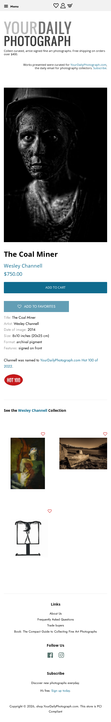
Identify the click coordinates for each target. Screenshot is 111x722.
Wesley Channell (23, 265)
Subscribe (99, 68)
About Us (56, 613)
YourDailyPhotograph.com (88, 65)
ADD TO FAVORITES (40, 306)
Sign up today (60, 690)
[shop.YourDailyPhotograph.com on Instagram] (61, 656)
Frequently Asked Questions (55, 619)
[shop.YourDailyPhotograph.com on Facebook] (50, 656)
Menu (14, 6)
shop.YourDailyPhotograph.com (57, 706)
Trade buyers (55, 625)
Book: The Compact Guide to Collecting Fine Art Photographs (55, 631)
